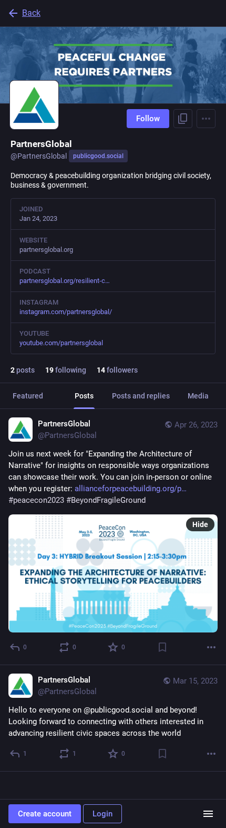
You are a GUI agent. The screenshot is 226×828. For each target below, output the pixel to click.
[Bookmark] (162, 647)
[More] (211, 647)
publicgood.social (98, 156)
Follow (148, 118)
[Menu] (206, 118)
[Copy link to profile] (182, 118)
